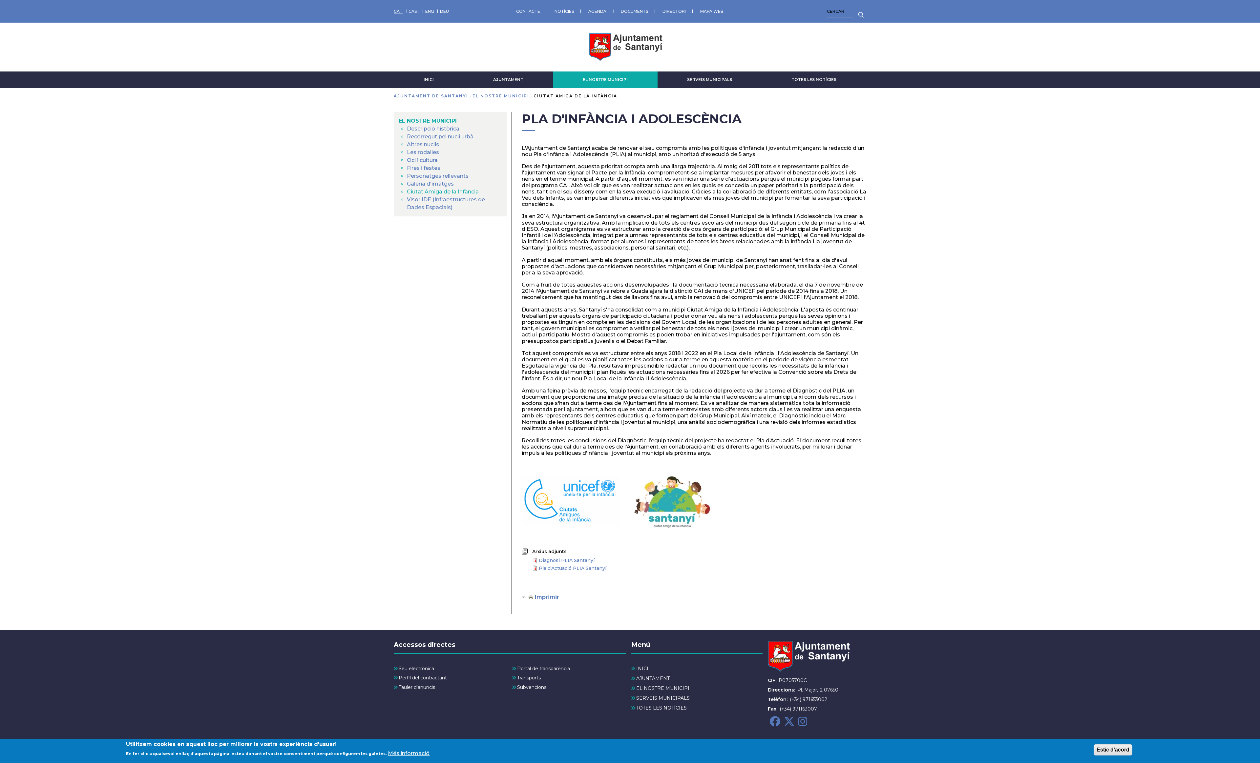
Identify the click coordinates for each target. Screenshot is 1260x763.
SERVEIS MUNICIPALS (709, 79)
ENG (429, 11)
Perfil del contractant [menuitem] (423, 677)
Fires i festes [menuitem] (423, 168)
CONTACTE (528, 11)
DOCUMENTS (634, 11)
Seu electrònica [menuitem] (416, 668)
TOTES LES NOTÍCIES (813, 79)
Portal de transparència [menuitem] (543, 668)
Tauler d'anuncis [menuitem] (417, 687)
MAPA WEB (712, 11)
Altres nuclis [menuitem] (423, 144)
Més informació (409, 753)
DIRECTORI (674, 11)
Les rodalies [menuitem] (423, 152)
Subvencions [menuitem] (531, 687)
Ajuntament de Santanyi (431, 95)
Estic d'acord (1113, 750)
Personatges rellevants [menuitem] (438, 176)
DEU (444, 11)
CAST (414, 11)
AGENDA (597, 11)
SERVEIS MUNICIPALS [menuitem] (663, 698)
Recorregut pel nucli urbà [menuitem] (440, 136)
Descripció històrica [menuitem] (433, 129)
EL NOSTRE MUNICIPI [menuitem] (428, 121)
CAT (398, 11)
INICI (429, 79)
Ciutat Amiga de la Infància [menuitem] (443, 192)
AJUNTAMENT (508, 79)
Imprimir (547, 597)
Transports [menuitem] (529, 677)
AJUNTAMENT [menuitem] (653, 678)
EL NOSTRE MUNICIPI (605, 79)
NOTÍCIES (564, 11)
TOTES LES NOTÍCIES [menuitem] (661, 708)
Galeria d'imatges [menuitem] (430, 184)
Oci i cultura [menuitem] (422, 160)
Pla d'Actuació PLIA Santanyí (572, 568)
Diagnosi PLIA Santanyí (567, 560)
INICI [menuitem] (642, 668)
